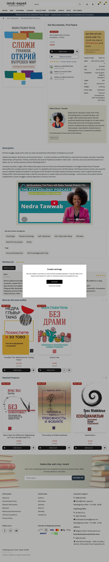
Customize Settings (54, 286)
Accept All (54, 282)
